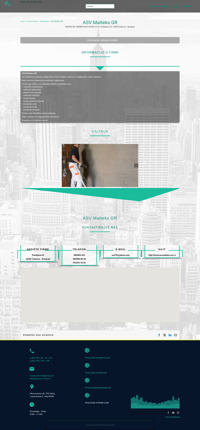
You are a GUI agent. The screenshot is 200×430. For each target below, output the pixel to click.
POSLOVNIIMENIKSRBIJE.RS (98, 388)
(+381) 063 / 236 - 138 (39, 361)
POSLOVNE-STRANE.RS (96, 373)
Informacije (93, 40)
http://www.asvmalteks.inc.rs (162, 255)
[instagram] (178, 413)
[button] (64, 165)
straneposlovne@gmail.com (42, 376)
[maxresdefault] (100, 145)
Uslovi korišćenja (172, 417)
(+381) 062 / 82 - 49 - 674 (41, 358)
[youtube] (173, 413)
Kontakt (113, 40)
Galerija (104, 40)
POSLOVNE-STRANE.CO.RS (97, 358)
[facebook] (168, 413)
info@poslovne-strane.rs (40, 378)
